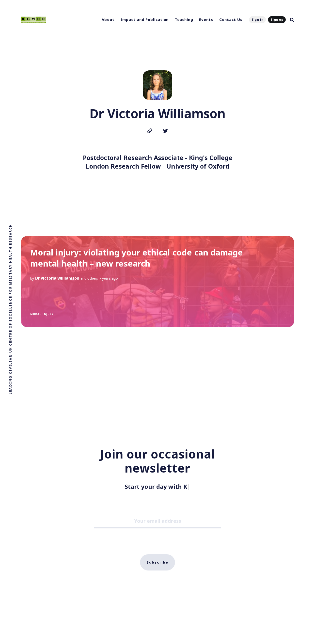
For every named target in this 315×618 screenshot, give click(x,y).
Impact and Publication (145, 19)
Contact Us (230, 19)
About (108, 19)
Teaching (184, 19)
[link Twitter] (165, 131)
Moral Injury (42, 314)
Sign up (277, 19)
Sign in (258, 19)
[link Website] (149, 131)
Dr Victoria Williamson (57, 278)
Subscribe (157, 562)
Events (206, 19)
